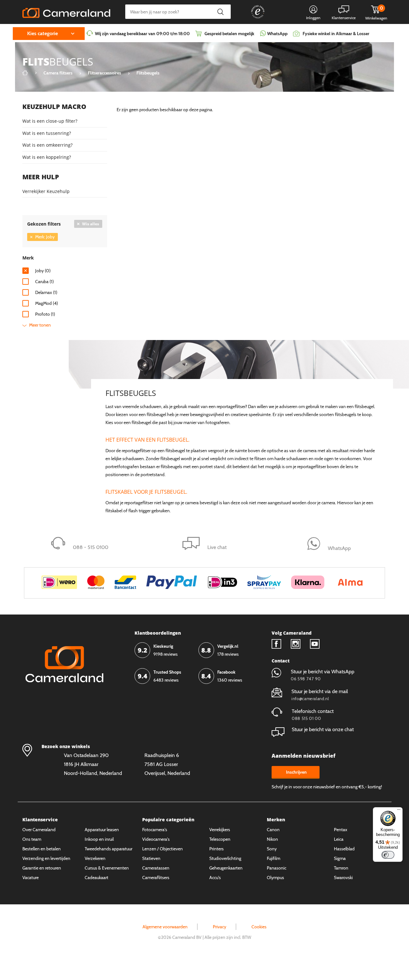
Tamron (341, 868)
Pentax (340, 829)
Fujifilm (273, 858)
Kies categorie (42, 33)
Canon (273, 829)
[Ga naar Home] (25, 73)
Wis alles (90, 224)
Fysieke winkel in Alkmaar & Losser (336, 33)
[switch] (388, 855)
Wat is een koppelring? (46, 157)
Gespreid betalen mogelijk (229, 33)
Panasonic (276, 868)
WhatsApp (277, 33)
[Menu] (399, 811)
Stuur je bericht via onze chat (323, 729)
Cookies (258, 927)
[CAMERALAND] (66, 11)
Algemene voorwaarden (165, 927)
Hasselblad (344, 849)
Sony (272, 849)
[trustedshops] (253, 18)
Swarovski (343, 877)
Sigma (340, 858)
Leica (338, 839)
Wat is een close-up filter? (49, 121)
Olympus (275, 877)
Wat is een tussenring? (46, 133)
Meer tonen (40, 325)
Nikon (272, 839)
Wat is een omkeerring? (47, 145)
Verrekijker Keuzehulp (46, 191)
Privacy (219, 927)
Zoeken (220, 11)
